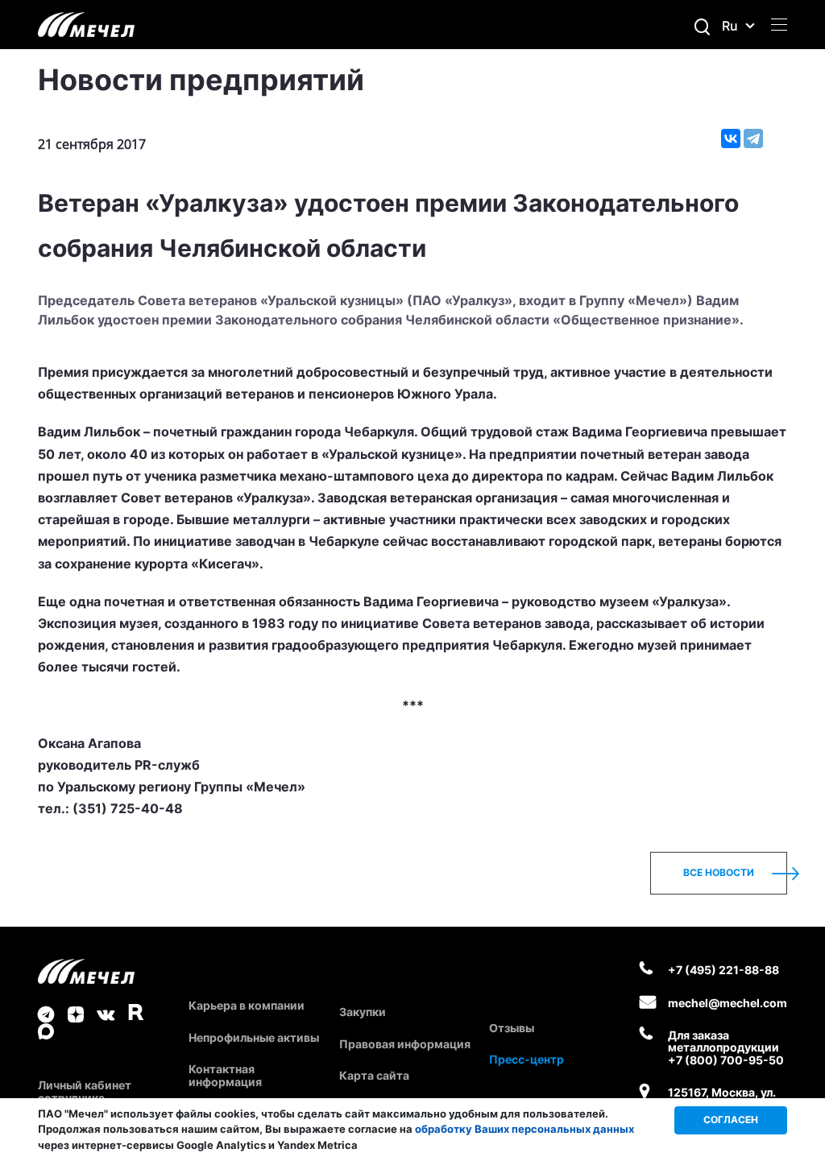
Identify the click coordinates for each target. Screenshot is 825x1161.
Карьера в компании (247, 1005)
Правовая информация (405, 1044)
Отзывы (511, 1028)
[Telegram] (753, 138)
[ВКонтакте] (730, 138)
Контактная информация (225, 1075)
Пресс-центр (526, 1059)
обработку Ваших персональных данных (524, 1128)
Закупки (362, 1011)
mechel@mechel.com (727, 1003)
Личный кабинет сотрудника (84, 1091)
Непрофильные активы (254, 1037)
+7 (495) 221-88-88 (723, 970)
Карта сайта (374, 1075)
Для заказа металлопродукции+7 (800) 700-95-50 (726, 1047)
